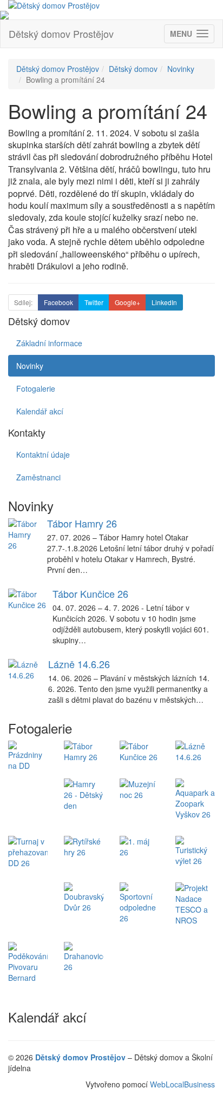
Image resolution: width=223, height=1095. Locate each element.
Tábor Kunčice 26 (90, 593)
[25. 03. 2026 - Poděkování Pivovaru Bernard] (28, 962)
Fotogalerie (35, 388)
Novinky (180, 68)
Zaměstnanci (38, 477)
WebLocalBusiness (182, 1084)
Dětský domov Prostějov (61, 34)
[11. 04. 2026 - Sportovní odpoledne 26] (139, 903)
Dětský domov (133, 68)
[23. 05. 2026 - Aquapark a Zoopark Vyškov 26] (195, 799)
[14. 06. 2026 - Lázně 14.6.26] (195, 751)
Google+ (127, 302)
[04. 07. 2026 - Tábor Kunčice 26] (139, 751)
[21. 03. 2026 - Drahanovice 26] (83, 957)
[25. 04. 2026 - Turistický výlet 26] (195, 851)
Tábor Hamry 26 (82, 523)
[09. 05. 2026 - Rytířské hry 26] (83, 846)
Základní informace (49, 343)
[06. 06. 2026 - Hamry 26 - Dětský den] (83, 795)
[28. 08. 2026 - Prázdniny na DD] (28, 756)
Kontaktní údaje (43, 454)
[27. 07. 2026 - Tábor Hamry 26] (83, 751)
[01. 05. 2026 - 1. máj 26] (139, 846)
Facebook (58, 302)
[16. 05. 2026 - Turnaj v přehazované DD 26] (28, 852)
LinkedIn (164, 302)
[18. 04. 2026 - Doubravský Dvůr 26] (83, 897)
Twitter (93, 302)
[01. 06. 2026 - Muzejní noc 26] (139, 789)
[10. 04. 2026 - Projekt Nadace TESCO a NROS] (195, 904)
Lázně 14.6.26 (79, 664)
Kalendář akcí (39, 411)
